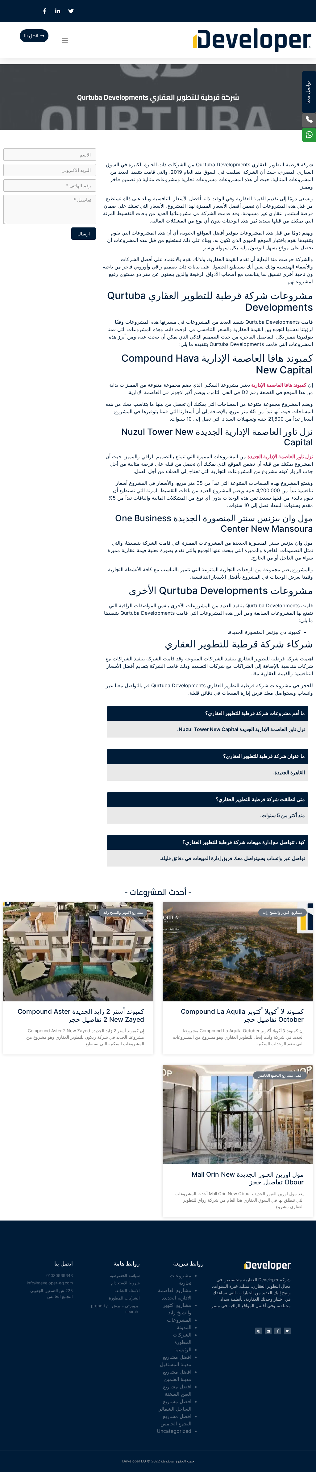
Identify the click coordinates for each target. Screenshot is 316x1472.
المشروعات (179, 1320)
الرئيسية (182, 1349)
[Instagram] (258, 1331)
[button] (65, 40)
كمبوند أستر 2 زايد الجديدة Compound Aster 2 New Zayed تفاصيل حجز (81, 1015)
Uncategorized (174, 1431)
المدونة (184, 1327)
